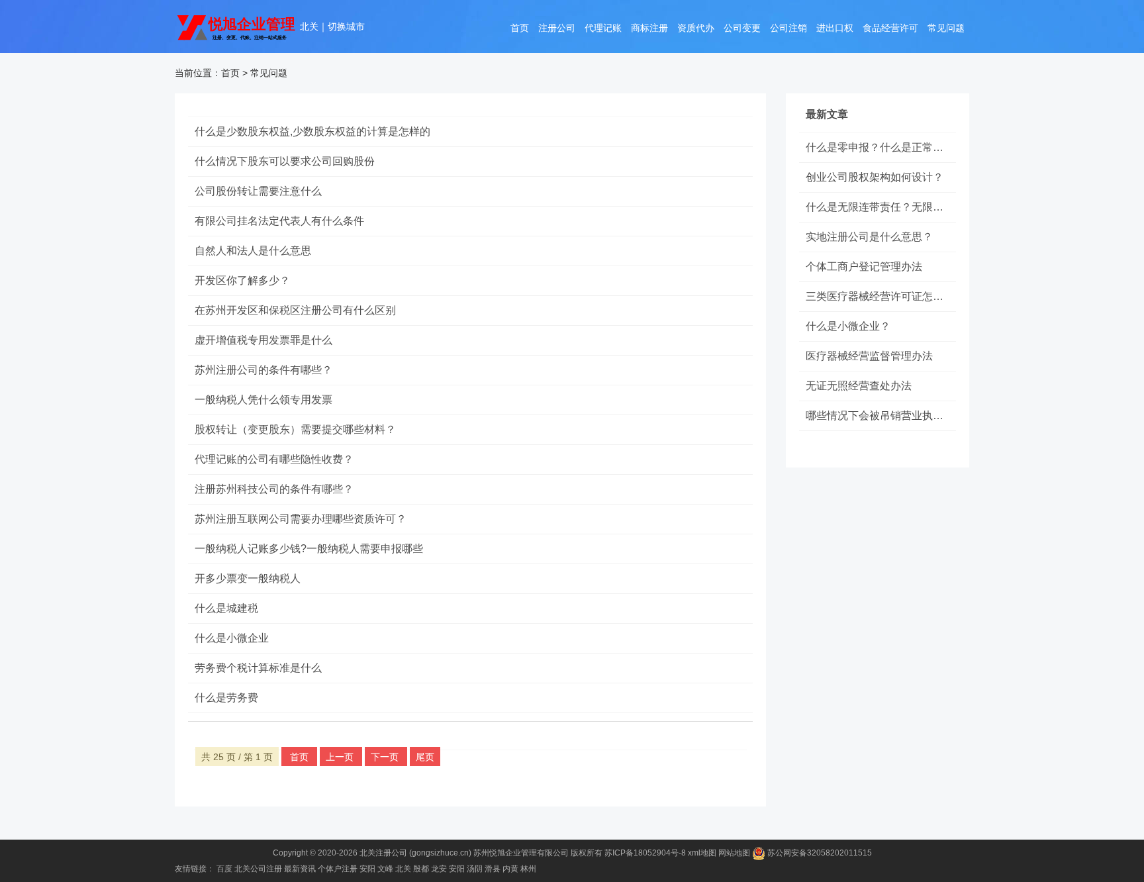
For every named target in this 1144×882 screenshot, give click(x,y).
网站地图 (734, 853)
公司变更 (742, 28)
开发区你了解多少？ (242, 280)
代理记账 (603, 28)
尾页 (425, 757)
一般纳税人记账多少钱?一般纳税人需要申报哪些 (309, 548)
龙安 (439, 868)
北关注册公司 (383, 853)
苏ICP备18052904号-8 (645, 853)
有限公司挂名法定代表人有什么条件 (279, 220)
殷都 (421, 868)
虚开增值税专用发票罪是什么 (263, 340)
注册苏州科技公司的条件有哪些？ (274, 489)
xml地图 (702, 853)
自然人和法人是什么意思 (253, 250)
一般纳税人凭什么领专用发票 (263, 399)
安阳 (367, 868)
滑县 (493, 868)
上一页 (341, 757)
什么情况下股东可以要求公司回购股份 (285, 161)
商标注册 (649, 28)
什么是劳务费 (226, 697)
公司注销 (788, 28)
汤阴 (475, 868)
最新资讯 (300, 868)
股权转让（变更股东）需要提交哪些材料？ (295, 429)
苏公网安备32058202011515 (818, 853)
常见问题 (946, 28)
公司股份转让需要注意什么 (258, 191)
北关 (309, 26)
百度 (224, 868)
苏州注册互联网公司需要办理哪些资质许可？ (300, 518)
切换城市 (346, 26)
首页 (519, 28)
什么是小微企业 (232, 638)
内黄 (510, 868)
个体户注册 (338, 868)
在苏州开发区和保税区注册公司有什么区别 (295, 310)
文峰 (385, 868)
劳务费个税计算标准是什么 (258, 667)
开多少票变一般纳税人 (248, 578)
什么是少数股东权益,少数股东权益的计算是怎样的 (312, 131)
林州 (528, 868)
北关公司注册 (258, 868)
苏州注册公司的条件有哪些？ (263, 369)
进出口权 (834, 28)
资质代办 (695, 28)
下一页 (386, 757)
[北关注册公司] (237, 26)
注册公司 (556, 28)
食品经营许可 (890, 28)
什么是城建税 (226, 608)
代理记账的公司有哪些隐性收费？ (274, 459)
